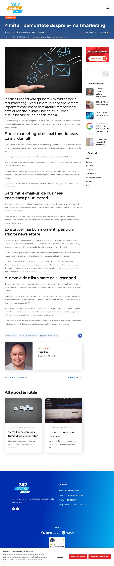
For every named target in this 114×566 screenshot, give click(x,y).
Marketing (10, 17)
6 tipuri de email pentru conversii (63, 434)
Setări (60, 557)
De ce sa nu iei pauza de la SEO (102, 113)
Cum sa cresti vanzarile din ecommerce (101, 142)
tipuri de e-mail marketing (49, 336)
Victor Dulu (11, 32)
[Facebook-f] (13, 508)
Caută (88, 69)
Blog (14, 37)
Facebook (80, 336)
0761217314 (72, 500)
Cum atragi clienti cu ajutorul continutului (101, 92)
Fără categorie (91, 174)
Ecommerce (90, 170)
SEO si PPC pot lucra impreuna (102, 103)
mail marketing (11, 336)
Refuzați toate (78, 557)
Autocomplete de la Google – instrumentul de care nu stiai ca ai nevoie (97, 128)
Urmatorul (73, 378)
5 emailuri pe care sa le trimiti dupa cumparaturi (23, 434)
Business (89, 162)
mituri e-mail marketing (28, 336)
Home (7, 37)
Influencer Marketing (93, 178)
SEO (87, 185)
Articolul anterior (17, 378)
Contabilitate (90, 166)
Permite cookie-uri (99, 557)
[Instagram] (17, 508)
